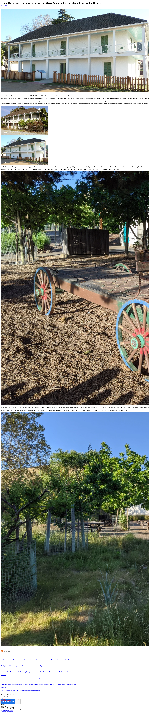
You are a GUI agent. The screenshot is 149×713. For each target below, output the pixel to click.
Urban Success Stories (53, 672)
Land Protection (29, 666)
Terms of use (4, 710)
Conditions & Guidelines (45, 659)
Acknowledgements (38, 678)
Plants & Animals (65, 659)
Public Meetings (39, 684)
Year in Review (52, 684)
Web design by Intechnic (7, 711)
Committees (13, 684)
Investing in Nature (5, 672)
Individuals (10, 678)
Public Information (6, 681)
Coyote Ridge (11, 659)
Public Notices (31, 684)
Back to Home (4, 5)
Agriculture (22, 666)
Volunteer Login (47, 678)
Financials (46, 684)
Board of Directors (5, 684)
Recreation (54, 659)
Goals (2, 690)
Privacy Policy (10, 710)
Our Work (3, 663)
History (15, 690)
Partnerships (7, 690)
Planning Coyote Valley (6, 666)
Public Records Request (72, 684)
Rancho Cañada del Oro (21, 659)
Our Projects (16, 666)
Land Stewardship (37, 666)
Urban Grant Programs (42, 672)
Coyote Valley (4, 659)
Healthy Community (31, 672)
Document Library (61, 684)
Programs (3, 669)
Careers (33, 690)
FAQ (11, 690)
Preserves (3, 656)
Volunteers (3, 675)
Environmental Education (65, 672)
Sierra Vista (30, 659)
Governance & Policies (22, 684)
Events (58, 659)
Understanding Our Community (18, 672)
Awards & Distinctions (22, 690)
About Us (3, 687)
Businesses (30, 678)
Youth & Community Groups (20, 678)
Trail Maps (35, 659)
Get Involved (4, 678)
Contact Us (37, 690)
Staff (29, 690)
